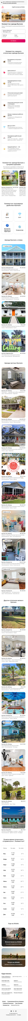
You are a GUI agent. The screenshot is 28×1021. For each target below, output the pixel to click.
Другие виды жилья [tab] (17, 976)
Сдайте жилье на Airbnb (18, 7)
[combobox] (13, 32)
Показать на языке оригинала (9, 3)
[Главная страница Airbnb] (3, 7)
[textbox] (7, 36)
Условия (19, 1014)
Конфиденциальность (11, 1014)
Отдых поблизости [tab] (6, 976)
